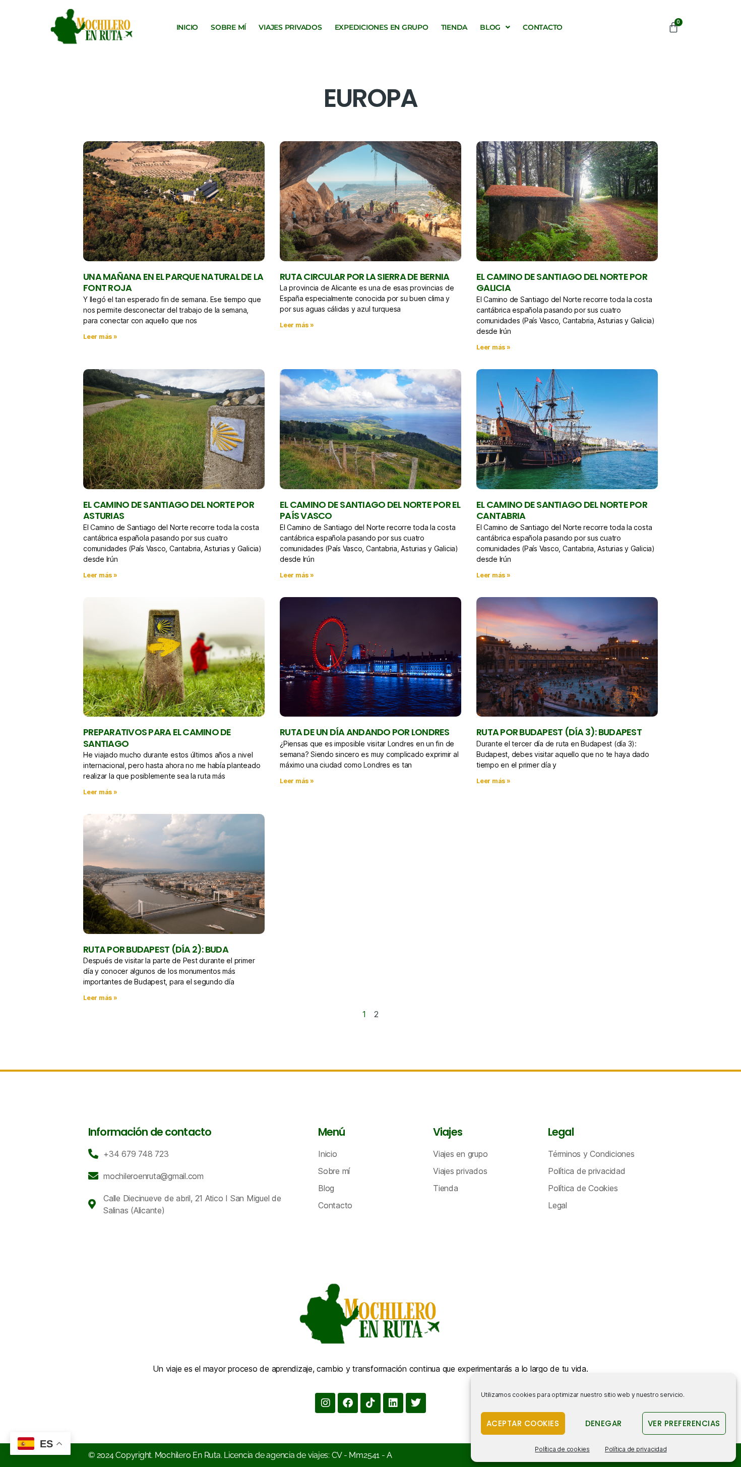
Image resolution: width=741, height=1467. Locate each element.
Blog (490, 27)
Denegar (604, 1423)
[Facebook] (348, 1403)
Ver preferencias (684, 1423)
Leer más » (100, 336)
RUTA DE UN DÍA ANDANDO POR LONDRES (365, 732)
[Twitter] (416, 1403)
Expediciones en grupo (381, 27)
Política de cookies (562, 1449)
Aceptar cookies (523, 1423)
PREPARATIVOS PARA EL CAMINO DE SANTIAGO (157, 738)
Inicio (187, 27)
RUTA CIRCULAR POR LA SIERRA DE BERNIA (364, 276)
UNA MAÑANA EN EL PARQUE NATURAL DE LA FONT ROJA (173, 282)
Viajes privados (290, 27)
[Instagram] (325, 1403)
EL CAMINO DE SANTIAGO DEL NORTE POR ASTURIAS (168, 510)
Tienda (454, 27)
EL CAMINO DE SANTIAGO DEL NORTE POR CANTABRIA (561, 510)
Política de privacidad (636, 1449)
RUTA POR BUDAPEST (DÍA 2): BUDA (155, 949)
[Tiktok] (370, 1403)
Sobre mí (228, 27)
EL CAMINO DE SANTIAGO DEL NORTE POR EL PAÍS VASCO (370, 510)
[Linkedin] (393, 1403)
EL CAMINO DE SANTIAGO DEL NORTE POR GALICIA (561, 282)
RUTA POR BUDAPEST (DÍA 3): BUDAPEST (559, 732)
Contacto (543, 27)
